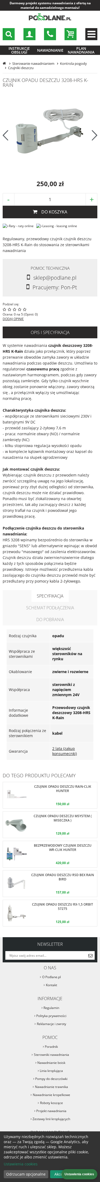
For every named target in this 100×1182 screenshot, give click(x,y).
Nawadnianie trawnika (51, 1087)
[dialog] (50, 1156)
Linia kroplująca (51, 1070)
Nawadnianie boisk (51, 1062)
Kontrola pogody (73, 63)
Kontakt (51, 985)
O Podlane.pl (51, 977)
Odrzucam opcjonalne (26, 1174)
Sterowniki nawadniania (51, 1054)
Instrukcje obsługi (19, 50)
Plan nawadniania (81, 50)
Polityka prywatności (51, 1016)
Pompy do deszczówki (51, 1078)
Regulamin (51, 1007)
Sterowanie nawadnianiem (33, 63)
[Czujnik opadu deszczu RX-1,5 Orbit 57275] (50, 913)
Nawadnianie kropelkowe (51, 1095)
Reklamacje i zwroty (51, 1024)
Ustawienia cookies (21, 1163)
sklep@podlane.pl (50, 34)
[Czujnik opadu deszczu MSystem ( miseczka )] (50, 825)
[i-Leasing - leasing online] (56, 226)
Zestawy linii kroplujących (51, 1119)
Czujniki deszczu (21, 67)
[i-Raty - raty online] (18, 226)
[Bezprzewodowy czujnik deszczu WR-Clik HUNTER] (50, 854)
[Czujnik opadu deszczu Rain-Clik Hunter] (50, 795)
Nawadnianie (50, 50)
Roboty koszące (51, 1103)
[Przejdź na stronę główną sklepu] (50, 19)
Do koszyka (54, 212)
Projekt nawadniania (51, 1111)
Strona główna (5, 63)
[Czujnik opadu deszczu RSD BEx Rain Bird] (50, 883)
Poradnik (51, 1046)
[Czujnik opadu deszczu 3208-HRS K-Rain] (50, 132)
